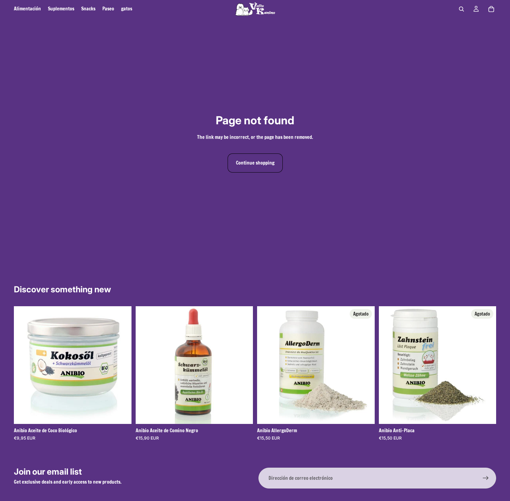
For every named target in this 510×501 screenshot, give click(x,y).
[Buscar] (461, 9)
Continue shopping (255, 162)
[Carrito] (491, 9)
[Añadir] (242, 413)
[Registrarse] (485, 478)
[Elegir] (120, 413)
